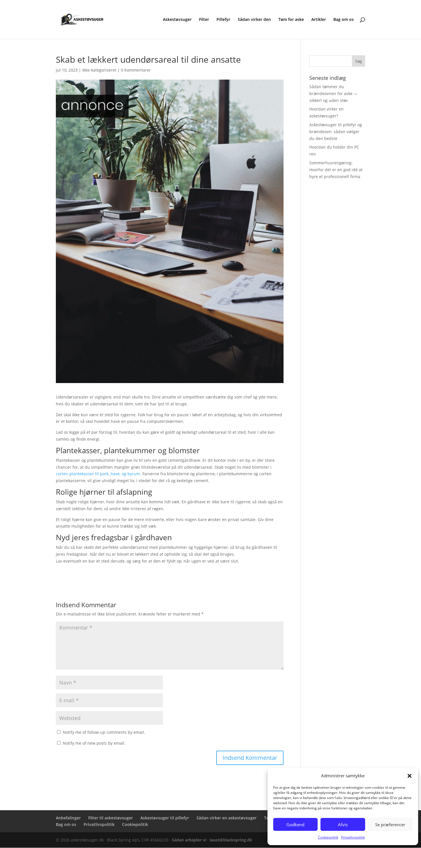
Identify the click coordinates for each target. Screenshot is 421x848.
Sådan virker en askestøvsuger (226, 818)
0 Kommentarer (136, 70)
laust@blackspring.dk (231, 840)
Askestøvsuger (177, 19)
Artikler (318, 19)
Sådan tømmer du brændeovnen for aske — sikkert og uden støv (333, 93)
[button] (409, 776)
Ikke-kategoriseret (99, 70)
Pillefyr (223, 19)
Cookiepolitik (328, 837)
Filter (204, 19)
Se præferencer (390, 824)
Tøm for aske (291, 19)
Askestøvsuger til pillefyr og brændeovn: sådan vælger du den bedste (335, 131)
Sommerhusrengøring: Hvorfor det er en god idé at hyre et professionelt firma (336, 169)
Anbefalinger (68, 818)
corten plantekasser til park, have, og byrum (98, 473)
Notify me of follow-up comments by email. (104, 732)
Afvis (343, 824)
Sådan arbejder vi (189, 840)
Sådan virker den (254, 19)
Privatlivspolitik (353, 837)
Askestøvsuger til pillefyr (164, 818)
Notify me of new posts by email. (94, 743)
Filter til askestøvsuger (110, 818)
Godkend (295, 824)
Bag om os (343, 19)
